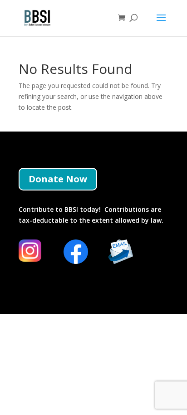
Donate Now (58, 179)
